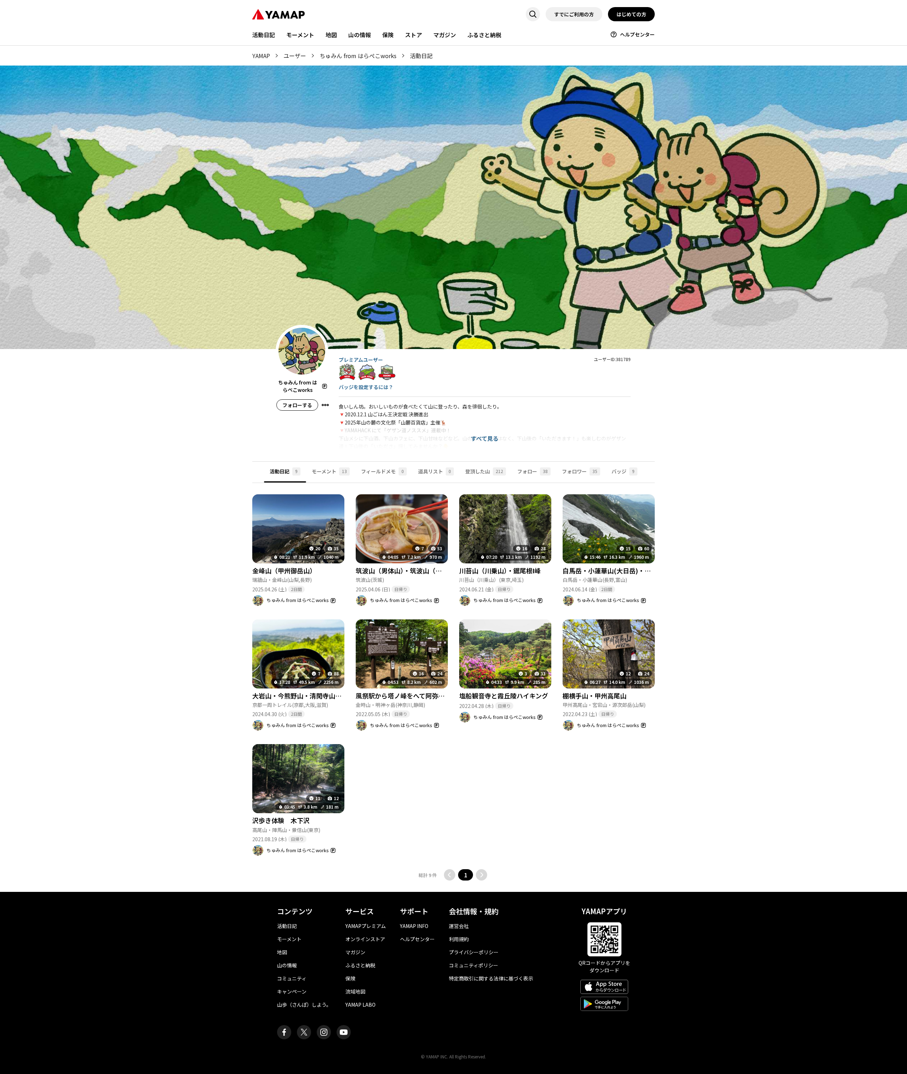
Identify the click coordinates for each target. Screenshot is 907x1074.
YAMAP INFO (414, 925)
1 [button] (465, 875)
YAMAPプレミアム (365, 925)
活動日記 (263, 34)
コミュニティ (291, 978)
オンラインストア (365, 939)
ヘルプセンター (637, 34)
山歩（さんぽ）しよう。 (304, 1004)
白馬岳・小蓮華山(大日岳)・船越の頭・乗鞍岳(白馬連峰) (644, 570)
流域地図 (355, 991)
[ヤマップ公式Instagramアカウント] (324, 1032)
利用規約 (459, 939)
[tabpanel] (453, 682)
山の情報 (359, 34)
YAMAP (261, 55)
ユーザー (294, 55)
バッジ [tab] (623, 471)
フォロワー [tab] (579, 471)
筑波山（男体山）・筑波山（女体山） (408, 570)
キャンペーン (291, 991)
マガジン (444, 34)
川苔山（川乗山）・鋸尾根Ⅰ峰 (500, 570)
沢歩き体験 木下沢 (281, 820)
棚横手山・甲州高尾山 (594, 695)
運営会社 (459, 925)
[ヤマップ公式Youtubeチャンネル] (344, 1032)
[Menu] (325, 405)
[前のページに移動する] (449, 875)
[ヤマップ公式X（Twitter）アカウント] (304, 1032)
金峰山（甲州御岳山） (284, 570)
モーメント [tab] (329, 471)
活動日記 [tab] (284, 471)
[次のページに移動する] (481, 875)
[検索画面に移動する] (533, 14)
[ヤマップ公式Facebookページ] (284, 1032)
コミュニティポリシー (473, 965)
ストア (413, 34)
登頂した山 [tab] (484, 471)
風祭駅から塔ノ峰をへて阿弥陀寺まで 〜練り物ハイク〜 (438, 695)
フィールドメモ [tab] (382, 471)
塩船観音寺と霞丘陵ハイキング (503, 695)
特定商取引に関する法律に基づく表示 (491, 978)
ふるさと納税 (484, 34)
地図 (331, 34)
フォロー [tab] (532, 471)
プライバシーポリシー (473, 952)
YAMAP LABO (360, 1004)
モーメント (300, 34)
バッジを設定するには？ (366, 386)
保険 (388, 34)
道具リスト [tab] (434, 471)
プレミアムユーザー (361, 359)
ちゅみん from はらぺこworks (358, 55)
